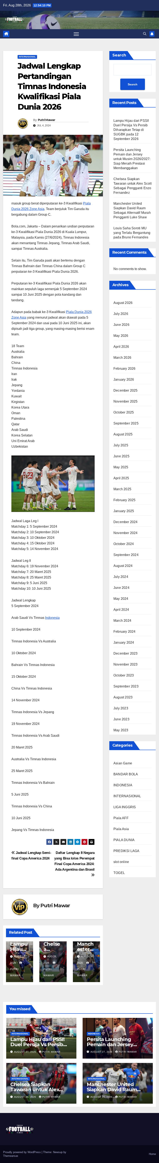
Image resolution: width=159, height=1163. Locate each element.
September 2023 (126, 686)
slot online (121, 862)
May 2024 (120, 598)
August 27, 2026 (25, 1052)
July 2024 (120, 577)
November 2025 (125, 401)
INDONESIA (122, 785)
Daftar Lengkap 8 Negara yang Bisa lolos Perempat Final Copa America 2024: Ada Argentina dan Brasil (74, 861)
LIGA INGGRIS (124, 807)
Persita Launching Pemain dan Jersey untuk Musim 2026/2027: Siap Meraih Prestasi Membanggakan (131, 159)
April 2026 (121, 346)
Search (119, 55)
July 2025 (120, 445)
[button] (144, 34)
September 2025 (126, 423)
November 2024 (125, 533)
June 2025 (121, 456)
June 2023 (121, 719)
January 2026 (123, 379)
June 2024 (121, 587)
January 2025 (123, 511)
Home (152, 1154)
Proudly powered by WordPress (22, 1152)
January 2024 (123, 642)
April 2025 (121, 478)
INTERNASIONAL (27, 57)
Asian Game (122, 763)
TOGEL (119, 873)
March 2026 (122, 357)
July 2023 (120, 708)
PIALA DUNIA (124, 840)
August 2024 (122, 566)
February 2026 (124, 368)
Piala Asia (121, 829)
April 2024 (121, 609)
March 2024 (122, 620)
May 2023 (120, 730)
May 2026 (120, 335)
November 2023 (125, 664)
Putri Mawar (46, 120)
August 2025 (122, 434)
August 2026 (122, 303)
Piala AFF (121, 818)
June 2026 (121, 324)
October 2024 (123, 544)
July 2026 (120, 314)
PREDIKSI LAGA (126, 851)
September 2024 (126, 555)
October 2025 (123, 412)
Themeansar (10, 1155)
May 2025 (120, 467)
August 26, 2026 (25, 1097)
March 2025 (122, 489)
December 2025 (125, 390)
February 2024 (124, 631)
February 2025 (124, 500)
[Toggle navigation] (76, 34)
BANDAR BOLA (125, 774)
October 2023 (123, 675)
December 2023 (125, 653)
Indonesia (52, 617)
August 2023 (122, 697)
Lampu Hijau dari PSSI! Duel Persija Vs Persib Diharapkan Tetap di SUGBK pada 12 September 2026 (131, 130)
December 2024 (125, 522)
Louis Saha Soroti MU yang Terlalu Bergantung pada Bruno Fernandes (132, 232)
